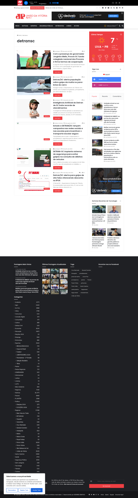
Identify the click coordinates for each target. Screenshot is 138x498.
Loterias (17, 381)
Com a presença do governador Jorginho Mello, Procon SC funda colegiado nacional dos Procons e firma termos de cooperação (68, 58)
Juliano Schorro (59, 123)
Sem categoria (19, 463)
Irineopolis (74, 273)
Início (17, 26)
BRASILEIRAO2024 (23, 346)
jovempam (57, 51)
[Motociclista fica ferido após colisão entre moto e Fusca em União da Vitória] (55, 292)
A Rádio (68, 26)
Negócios (18, 390)
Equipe (112, 494)
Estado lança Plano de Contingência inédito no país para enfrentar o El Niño (98, 219)
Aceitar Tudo (37, 490)
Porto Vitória (21, 445)
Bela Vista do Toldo (23, 413)
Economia (18, 328)
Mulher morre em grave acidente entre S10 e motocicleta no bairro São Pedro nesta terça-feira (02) (112, 131)
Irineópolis (20, 430)
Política (17, 401)
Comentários (117, 96)
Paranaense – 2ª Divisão (24, 357)
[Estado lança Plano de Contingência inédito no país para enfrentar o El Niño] (99, 209)
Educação (18, 331)
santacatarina (75, 289)
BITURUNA (20, 416)
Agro (16, 305)
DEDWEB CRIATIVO (79, 494)
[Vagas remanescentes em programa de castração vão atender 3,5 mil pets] (46, 271)
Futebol (19, 352)
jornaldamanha (83, 273)
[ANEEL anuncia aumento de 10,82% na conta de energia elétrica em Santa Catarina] (64, 281)
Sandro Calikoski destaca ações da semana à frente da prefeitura (113, 218)
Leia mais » (58, 72)
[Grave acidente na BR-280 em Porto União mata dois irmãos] (97, 142)
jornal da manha (75, 276)
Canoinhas (20, 422)
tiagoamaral (84, 289)
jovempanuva (75, 280)
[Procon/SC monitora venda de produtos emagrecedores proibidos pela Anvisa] (64, 286)
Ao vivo (76, 26)
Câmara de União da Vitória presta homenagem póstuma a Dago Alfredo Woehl (68, 8)
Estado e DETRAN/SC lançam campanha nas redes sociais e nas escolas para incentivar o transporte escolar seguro (68, 129)
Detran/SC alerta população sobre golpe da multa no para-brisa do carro (68, 82)
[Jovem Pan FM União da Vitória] (31, 16)
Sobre (107, 494)
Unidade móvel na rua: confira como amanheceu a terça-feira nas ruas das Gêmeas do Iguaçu (111, 107)
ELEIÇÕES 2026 (22, 407)
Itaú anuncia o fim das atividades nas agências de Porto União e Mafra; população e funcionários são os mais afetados (112, 154)
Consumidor (18, 319)
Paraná (17, 395)
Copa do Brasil (21, 349)
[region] (24, 483)
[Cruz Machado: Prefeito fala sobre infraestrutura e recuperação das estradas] (46, 286)
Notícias (25, 26)
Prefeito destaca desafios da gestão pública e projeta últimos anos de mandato (113, 242)
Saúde (17, 457)
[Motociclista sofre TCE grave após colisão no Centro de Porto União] (55, 281)
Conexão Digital (20, 317)
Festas (17, 366)
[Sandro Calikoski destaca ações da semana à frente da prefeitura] (114, 209)
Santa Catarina (19, 454)
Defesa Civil (18, 325)
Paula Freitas (21, 439)
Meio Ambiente (19, 387)
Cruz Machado (21, 425)
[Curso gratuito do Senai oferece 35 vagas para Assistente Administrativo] (64, 276)
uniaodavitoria (84, 292)
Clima (17, 311)
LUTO (17, 384)
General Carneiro (22, 428)
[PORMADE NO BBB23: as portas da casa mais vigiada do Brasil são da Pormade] (97, 118)
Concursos (18, 314)
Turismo (17, 471)
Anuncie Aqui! (119, 494)
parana (83, 280)
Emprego (18, 337)
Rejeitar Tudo (24, 490)
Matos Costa (21, 436)
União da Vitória (22, 451)
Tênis (18, 363)
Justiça (17, 378)
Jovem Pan (85, 276)
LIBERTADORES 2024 (23, 355)
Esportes (34, 26)
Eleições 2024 (19, 334)
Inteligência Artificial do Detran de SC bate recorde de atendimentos (68, 105)
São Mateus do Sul (22, 448)
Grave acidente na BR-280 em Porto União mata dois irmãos (111, 142)
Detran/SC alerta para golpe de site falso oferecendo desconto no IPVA (68, 178)
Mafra (18, 433)
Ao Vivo (17, 308)
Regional (17, 410)
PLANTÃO (18, 398)
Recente (105, 96)
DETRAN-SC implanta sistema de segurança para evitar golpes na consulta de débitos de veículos (68, 155)
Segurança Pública (46, 26)
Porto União (20, 442)
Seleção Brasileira (22, 360)
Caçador (19, 419)
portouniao (84, 283)
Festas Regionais (20, 369)
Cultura (17, 322)
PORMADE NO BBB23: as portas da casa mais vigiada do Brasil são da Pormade (112, 119)
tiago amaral (74, 292)
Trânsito (17, 468)
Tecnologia (18, 465)
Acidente (18, 302)
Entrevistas (59, 26)
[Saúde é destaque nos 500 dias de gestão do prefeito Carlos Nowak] (46, 292)
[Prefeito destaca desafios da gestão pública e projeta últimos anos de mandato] (114, 232)
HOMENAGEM (19, 372)
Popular (94, 96)
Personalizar (12, 490)
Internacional (19, 375)
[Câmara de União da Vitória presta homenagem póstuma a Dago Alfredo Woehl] (99, 232)
